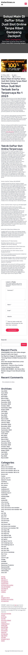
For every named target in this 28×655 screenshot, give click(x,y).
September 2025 (6, 407)
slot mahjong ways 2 (7, 544)
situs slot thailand (5, 587)
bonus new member (7, 467)
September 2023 (6, 448)
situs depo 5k (4, 588)
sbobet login (4, 625)
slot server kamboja (6, 613)
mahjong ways (5, 491)
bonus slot (4, 474)
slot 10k (3, 513)
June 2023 (4, 454)
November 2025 (6, 404)
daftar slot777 (5, 478)
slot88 (3, 559)
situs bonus (4, 502)
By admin (14, 75)
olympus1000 (5, 496)
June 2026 (4, 393)
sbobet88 (4, 500)
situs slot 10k (5, 504)
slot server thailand (6, 620)
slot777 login (4, 629)
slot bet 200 (5, 519)
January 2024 (5, 441)
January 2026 (5, 400)
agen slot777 (5, 465)
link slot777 (4, 483)
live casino (4, 485)
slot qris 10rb (5, 550)
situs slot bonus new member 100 (11, 509)
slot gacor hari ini (6, 541)
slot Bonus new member (7, 599)
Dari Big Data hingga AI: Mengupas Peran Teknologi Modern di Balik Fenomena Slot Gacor (13, 357)
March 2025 (4, 419)
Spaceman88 (5, 567)
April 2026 (4, 396)
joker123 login (4, 627)
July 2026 (4, 391)
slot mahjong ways (7, 543)
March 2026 (4, 398)
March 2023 (4, 458)
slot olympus (4, 630)
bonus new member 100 (8, 468)
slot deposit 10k (6, 535)
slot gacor (4, 539)
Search (4, 340)
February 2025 (5, 420)
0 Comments (17, 77)
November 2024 (6, 426)
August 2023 (5, 450)
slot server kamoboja (7, 552)
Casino (3, 476)
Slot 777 (3, 517)
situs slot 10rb (5, 506)
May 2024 (4, 435)
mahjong (3, 487)
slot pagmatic (4, 581)
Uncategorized (16, 39)
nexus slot (3, 622)
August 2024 (5, 432)
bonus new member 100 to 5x (10, 472)
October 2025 (5, 406)
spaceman (4, 563)
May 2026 (4, 395)
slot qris (3, 546)
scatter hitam (4, 583)
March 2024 (4, 439)
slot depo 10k (5, 530)
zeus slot (4, 572)
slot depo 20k (5, 532)
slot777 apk (4, 557)
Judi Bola (4, 481)
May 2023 (4, 456)
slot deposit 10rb (6, 537)
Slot (2, 511)
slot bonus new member (8, 526)
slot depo (3, 637)
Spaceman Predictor (7, 565)
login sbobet (4, 635)
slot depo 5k (5, 533)
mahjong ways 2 (6, 493)
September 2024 (6, 430)
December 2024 (6, 424)
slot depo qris (4, 634)
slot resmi (3, 590)
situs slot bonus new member (10, 507)
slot (2, 596)
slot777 (3, 556)
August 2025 (5, 409)
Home (7, 39)
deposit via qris (6, 480)
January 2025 (5, 422)
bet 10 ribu (3, 617)
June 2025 (4, 413)
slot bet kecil (5, 520)
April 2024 (4, 437)
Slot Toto (4, 554)
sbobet (3, 498)
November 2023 (6, 445)
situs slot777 (4, 580)
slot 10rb (4, 515)
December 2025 (6, 402)
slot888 (3, 561)
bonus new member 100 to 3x (10, 470)
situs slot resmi (10, 131)
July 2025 (4, 411)
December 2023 (6, 443)
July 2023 (4, 452)
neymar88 (4, 494)
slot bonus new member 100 (9, 528)
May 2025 (4, 415)
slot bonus (4, 522)
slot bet (3, 615)
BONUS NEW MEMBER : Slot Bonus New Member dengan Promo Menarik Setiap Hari (13, 370)
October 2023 (5, 446)
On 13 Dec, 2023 (5, 75)
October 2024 (5, 428)
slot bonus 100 (5, 524)
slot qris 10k (5, 548)
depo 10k (3, 578)
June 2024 (4, 433)
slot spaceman (5, 601)
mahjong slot (5, 489)
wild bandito (5, 570)
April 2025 (4, 417)
